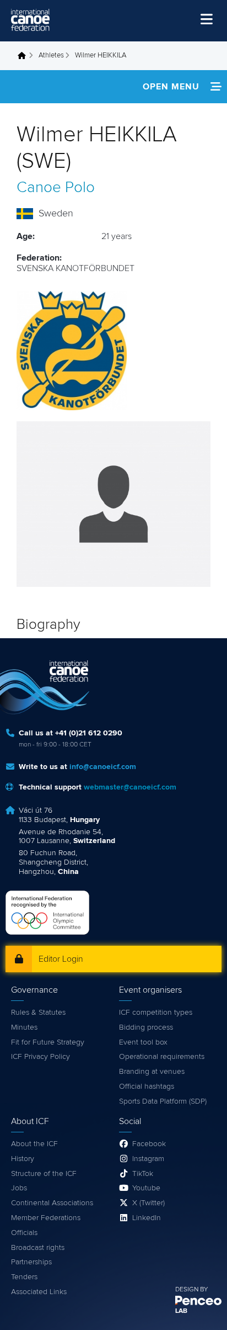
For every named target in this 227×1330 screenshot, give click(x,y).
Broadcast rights (37, 1248)
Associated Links (39, 1292)
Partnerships (31, 1262)
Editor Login (61, 959)
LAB (181, 1311)
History (22, 1159)
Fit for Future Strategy (47, 1042)
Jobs (19, 1188)
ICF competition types (155, 1012)
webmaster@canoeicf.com (130, 787)
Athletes (51, 55)
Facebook (149, 1144)
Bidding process (146, 1027)
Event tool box (143, 1042)
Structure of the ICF (44, 1174)
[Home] (30, 20)
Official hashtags (146, 1086)
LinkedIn (146, 1218)
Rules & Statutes (38, 1012)
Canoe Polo (56, 187)
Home (25, 55)
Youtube (146, 1188)
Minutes (24, 1027)
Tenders (24, 1277)
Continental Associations (52, 1203)
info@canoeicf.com (102, 767)
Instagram (148, 1159)
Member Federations (45, 1218)
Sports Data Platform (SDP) (163, 1101)
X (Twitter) (148, 1203)
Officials (24, 1233)
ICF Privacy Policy (40, 1057)
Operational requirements (161, 1057)
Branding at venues (152, 1071)
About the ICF (34, 1144)
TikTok (142, 1174)
